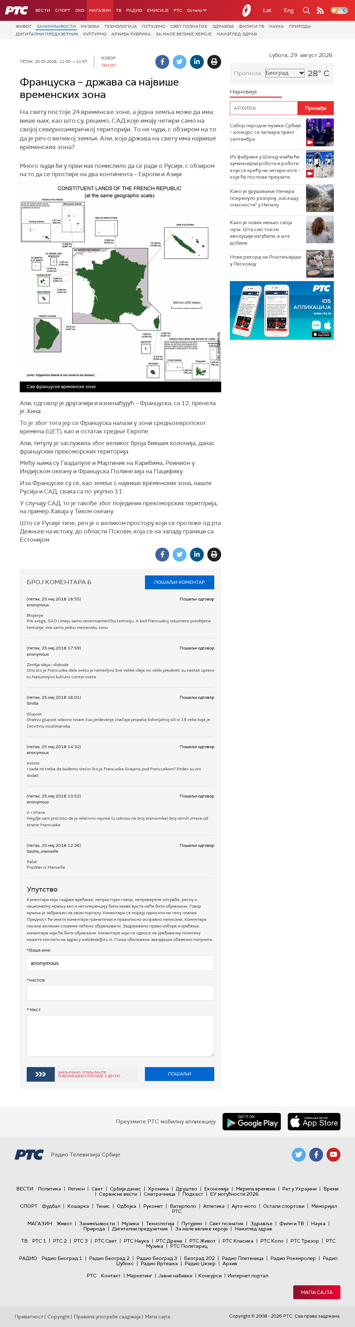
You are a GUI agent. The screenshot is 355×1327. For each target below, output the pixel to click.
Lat (267, 10)
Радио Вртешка (159, 1263)
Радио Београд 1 (62, 1258)
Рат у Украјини (299, 1189)
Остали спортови (283, 1206)
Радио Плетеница (242, 1258)
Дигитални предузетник (47, 34)
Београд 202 (199, 1258)
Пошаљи (179, 1074)
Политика (49, 1189)
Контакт (111, 1275)
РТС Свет (106, 1241)
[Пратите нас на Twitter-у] (299, 1155)
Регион (76, 1189)
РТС (178, 10)
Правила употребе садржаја (107, 1316)
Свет (97, 1189)
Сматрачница (159, 1194)
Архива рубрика (131, 34)
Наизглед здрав (237, 34)
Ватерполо (183, 1206)
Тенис (103, 1206)
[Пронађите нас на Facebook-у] (316, 1155)
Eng (289, 10)
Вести (42, 10)
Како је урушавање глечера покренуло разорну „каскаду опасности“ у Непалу (264, 198)
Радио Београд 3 (157, 1258)
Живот (24, 26)
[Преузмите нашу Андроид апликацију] (252, 1121)
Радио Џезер (200, 1263)
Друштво (186, 1189)
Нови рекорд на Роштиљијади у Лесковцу (265, 260)
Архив (230, 1263)
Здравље (223, 26)
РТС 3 (81, 1241)
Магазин (100, 10)
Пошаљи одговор (197, 599)
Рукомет (153, 1206)
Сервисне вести (118, 1194)
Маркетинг (139, 1275)
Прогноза (247, 73)
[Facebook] (162, 62)
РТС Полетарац (188, 1246)
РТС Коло (272, 1241)
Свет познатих (188, 26)
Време (331, 1189)
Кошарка (78, 1206)
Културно (94, 34)
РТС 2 (60, 1241)
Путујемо (153, 26)
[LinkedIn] (197, 62)
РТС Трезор (305, 1241)
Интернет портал (247, 1275)
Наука (276, 26)
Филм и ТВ (251, 26)
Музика (90, 26)
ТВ (118, 10)
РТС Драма (169, 1241)
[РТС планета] (247, 10)
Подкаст (192, 1194)
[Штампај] (214, 62)
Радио (134, 10)
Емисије (158, 10)
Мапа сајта (317, 1292)
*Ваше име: (39, 950)
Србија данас (125, 1189)
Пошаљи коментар (179, 582)
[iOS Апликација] (282, 310)
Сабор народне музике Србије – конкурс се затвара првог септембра (265, 132)
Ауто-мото (244, 1206)
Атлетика (214, 1206)
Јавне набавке (175, 1275)
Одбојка (126, 1206)
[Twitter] (180, 62)
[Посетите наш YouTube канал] (333, 1155)
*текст (34, 1010)
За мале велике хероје (184, 34)
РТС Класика (238, 1241)
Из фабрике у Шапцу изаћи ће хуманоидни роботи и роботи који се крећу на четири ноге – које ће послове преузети (265, 167)
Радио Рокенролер (293, 1258)
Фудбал (51, 1206)
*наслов (36, 980)
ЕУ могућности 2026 (234, 1194)
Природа (300, 26)
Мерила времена (255, 1189)
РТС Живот (202, 1241)
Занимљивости (56, 26)
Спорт (62, 10)
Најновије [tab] (243, 91)
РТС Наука (136, 1241)
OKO (79, 10)
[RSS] (320, 10)
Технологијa (120, 26)
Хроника (158, 1189)
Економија (216, 1189)
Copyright (58, 1316)
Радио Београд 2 (109, 1258)
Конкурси (210, 1275)
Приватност (29, 1316)
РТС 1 (39, 1241)
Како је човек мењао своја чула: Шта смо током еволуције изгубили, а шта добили (261, 232)
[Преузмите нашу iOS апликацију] (314, 1121)
